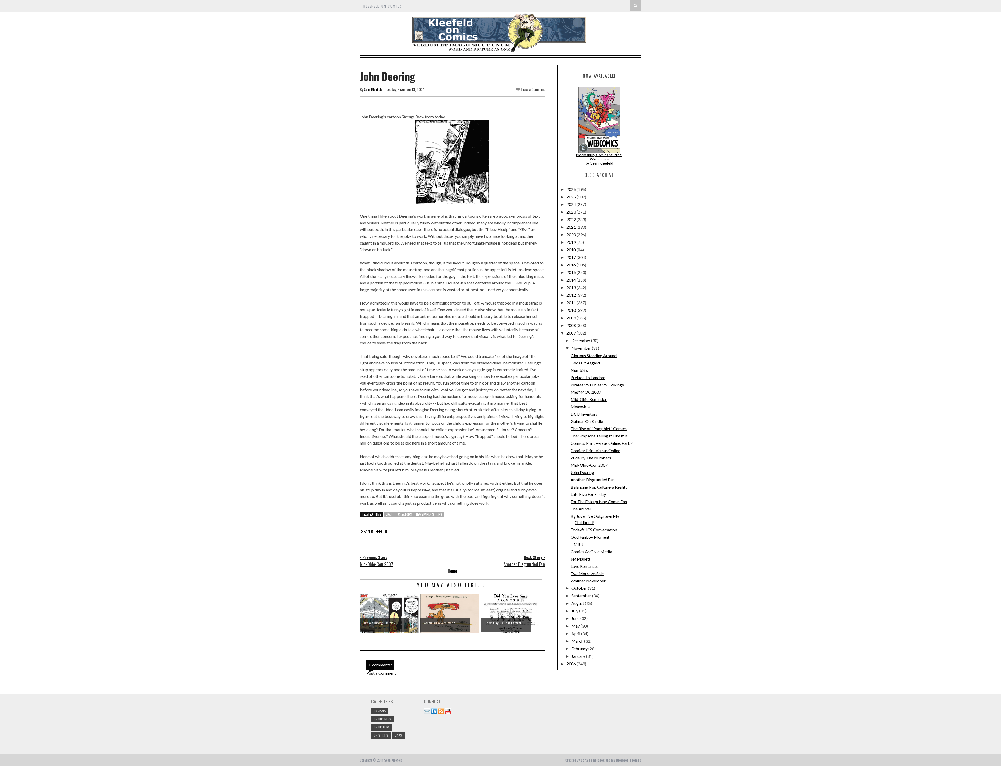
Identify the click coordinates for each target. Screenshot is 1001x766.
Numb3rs (579, 370)
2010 (571, 310)
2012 (571, 295)
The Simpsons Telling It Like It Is (599, 435)
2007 (571, 332)
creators (405, 514)
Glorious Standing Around (594, 355)
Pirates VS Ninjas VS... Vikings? (598, 384)
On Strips (381, 735)
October (579, 588)
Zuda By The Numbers (591, 457)
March (577, 641)
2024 (571, 204)
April (576, 633)
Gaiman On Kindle (587, 421)
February (579, 648)
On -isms (380, 711)
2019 (571, 242)
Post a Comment (381, 673)
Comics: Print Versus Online (595, 450)
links (398, 735)
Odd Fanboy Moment (590, 536)
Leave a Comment (533, 89)
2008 (571, 325)
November (581, 347)
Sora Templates (593, 760)
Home (452, 571)
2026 (571, 189)
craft (390, 514)
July (575, 610)
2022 (571, 219)
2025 (571, 196)
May (576, 625)
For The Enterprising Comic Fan (599, 501)
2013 (571, 287)
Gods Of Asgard (585, 362)
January (578, 656)
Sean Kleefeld (373, 89)
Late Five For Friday (588, 494)
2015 (571, 272)
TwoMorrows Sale (587, 573)
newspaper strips (429, 514)
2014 (571, 279)
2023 (571, 211)
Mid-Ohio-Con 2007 (589, 465)
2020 (571, 234)
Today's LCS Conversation (594, 529)
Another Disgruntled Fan (592, 479)
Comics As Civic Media (591, 551)
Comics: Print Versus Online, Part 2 (602, 443)
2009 (571, 317)
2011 (571, 302)
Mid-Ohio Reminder (589, 399)
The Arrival (581, 508)
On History (381, 727)
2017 (571, 257)
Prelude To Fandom (588, 377)
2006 (571, 663)
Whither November (588, 580)
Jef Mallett (580, 558)
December (581, 340)
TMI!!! (577, 544)
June (575, 618)
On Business (382, 719)
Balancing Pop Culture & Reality (599, 486)
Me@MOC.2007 (586, 392)
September (581, 595)
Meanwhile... (582, 406)
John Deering (582, 472)
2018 (571, 249)
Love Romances (585, 566)
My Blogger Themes (626, 760)
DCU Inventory (584, 413)
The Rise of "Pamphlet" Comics (599, 428)
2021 (571, 226)
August (578, 603)
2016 (571, 264)
